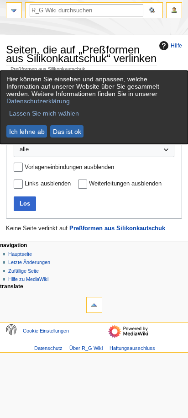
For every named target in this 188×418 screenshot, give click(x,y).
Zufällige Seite (23, 271)
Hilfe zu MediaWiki (28, 279)
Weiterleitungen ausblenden (125, 183)
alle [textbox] (24, 149)
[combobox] (94, 150)
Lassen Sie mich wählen (44, 113)
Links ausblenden (48, 183)
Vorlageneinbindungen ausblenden (69, 167)
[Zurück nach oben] (94, 305)
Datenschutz (48, 348)
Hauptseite (20, 254)
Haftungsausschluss (132, 348)
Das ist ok (67, 131)
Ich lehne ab (27, 131)
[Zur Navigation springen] (14, 10)
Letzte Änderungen (29, 262)
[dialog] (94, 107)
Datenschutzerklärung (38, 101)
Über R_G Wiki (86, 348)
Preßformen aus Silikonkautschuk (117, 228)
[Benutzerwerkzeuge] (174, 10)
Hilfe (176, 45)
